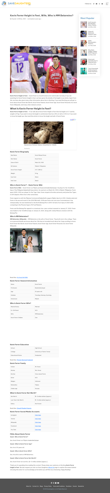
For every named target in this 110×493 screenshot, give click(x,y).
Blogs (41, 486)
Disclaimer (69, 486)
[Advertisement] (43, 33)
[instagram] (99, 4)
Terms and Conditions (59, 486)
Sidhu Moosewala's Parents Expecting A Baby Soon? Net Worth (93, 44)
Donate (75, 486)
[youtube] (96, 4)
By (13, 19)
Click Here (38, 415)
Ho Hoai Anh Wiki (22, 277)
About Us (51, 467)
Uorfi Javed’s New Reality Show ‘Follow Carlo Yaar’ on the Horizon (92, 25)
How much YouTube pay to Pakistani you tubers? (93, 61)
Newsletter (81, 486)
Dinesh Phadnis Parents (24, 408)
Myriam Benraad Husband (25, 360)
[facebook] (93, 4)
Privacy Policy (48, 486)
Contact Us (35, 486)
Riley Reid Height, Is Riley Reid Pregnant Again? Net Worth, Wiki (92, 53)
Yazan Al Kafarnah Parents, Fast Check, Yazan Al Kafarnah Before (93, 34)
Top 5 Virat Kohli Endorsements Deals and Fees (93, 70)
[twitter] (102, 4)
